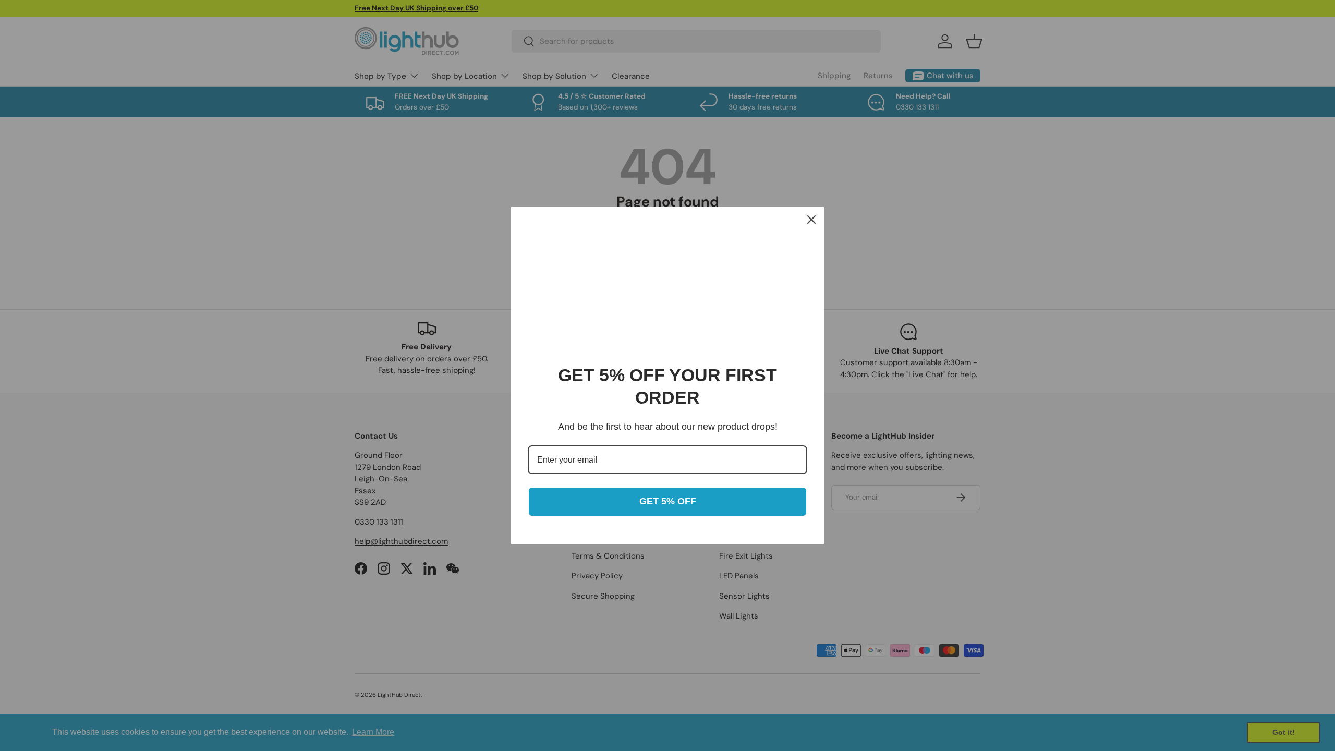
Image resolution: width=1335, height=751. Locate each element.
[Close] (811, 219)
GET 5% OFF (667, 501)
